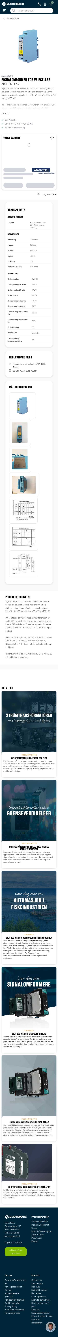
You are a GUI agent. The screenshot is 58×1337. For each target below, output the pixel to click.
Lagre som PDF (49, 194)
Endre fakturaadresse (41, 1300)
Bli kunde (35, 1286)
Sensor (34, 1228)
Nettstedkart (36, 1322)
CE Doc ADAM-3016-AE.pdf (25, 371)
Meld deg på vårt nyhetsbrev (16, 1252)
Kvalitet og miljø (12, 1303)
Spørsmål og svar (39, 1290)
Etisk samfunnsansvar (14, 1309)
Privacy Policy (11, 1306)
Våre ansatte (37, 1283)
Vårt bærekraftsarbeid (14, 1300)
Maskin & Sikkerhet (40, 1225)
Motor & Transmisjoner (41, 1231)
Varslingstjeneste (12, 1313)
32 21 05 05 (13, 1232)
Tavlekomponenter (39, 1221)
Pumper (34, 1241)
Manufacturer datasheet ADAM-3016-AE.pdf (29, 365)
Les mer (5, 113)
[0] (50, 4)
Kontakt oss (36, 1280)
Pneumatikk (36, 1238)
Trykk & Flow (37, 1234)
